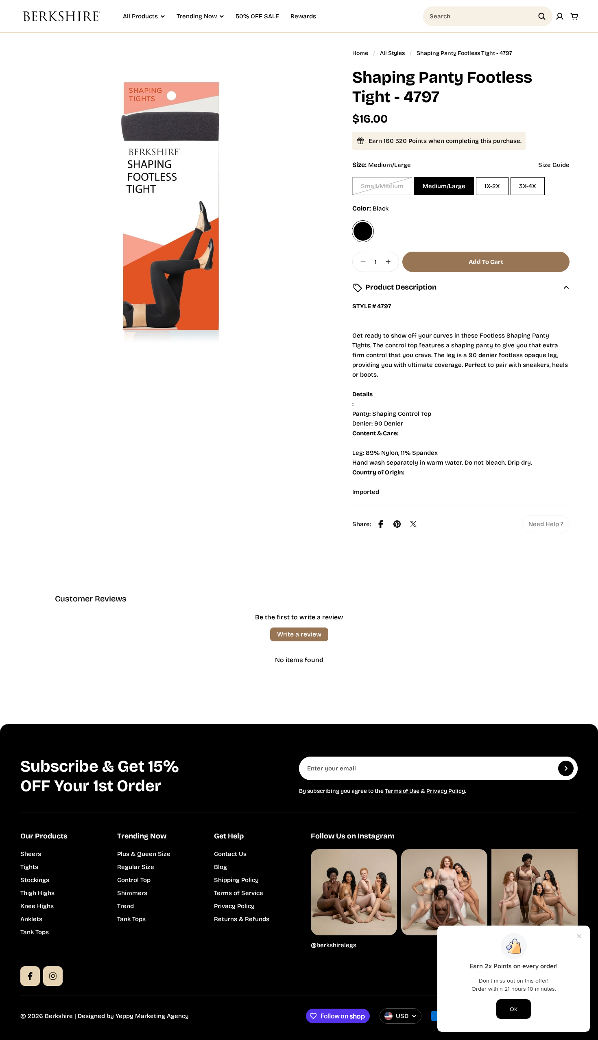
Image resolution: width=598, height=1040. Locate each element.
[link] (546, 524)
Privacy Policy (445, 791)
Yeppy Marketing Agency (152, 1016)
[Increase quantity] (390, 262)
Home (360, 53)
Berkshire (59, 1016)
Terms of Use (402, 791)
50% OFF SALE (257, 16)
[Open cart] (574, 16)
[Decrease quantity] (360, 262)
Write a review (299, 634)
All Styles (392, 53)
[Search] (542, 16)
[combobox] (487, 16)
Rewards (303, 16)
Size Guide (554, 165)
